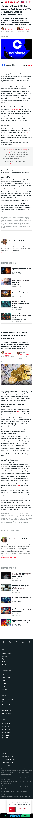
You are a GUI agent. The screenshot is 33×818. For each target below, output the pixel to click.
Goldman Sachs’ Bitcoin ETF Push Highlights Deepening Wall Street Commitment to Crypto (20, 587)
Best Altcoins (5, 702)
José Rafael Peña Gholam (20, 319)
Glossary (4, 689)
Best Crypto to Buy (7, 699)
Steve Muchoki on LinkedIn (8, 252)
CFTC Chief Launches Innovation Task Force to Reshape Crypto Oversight (21, 598)
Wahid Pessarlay (18, 272)
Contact (4, 751)
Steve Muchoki (8, 29)
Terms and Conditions (8, 759)
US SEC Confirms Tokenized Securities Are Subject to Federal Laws (20, 303)
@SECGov (25, 149)
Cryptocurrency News (7, 532)
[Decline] (29, 801)
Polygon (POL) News (7, 530)
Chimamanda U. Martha (9, 354)
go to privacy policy (23, 809)
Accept (12, 809)
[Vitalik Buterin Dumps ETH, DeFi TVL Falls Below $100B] (6, 271)
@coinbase (10, 149)
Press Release (6, 665)
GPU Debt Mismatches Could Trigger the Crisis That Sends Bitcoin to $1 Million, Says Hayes (21, 574)
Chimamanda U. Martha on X (8, 557)
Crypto (4, 659)
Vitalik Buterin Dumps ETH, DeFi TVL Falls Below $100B (21, 269)
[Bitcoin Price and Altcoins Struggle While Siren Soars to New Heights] (6, 623)
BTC (7, 409)
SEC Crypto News (15, 234)
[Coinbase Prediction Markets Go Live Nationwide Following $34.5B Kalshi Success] (6, 317)
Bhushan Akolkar (18, 307)
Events (4, 683)
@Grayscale (6, 153)
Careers (4, 753)
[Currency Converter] (30, 2)
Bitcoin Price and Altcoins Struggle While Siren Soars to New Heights (21, 621)
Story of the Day (6, 653)
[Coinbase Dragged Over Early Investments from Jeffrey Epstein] (6, 294)
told (19, 485)
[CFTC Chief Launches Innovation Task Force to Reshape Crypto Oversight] (6, 600)
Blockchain (5, 662)
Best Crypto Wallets (7, 713)
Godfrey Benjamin (18, 295)
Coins (3, 674)
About (3, 748)
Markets (4, 656)
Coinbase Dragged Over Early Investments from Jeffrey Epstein (21, 292)
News (29, 234)
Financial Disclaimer (8, 762)
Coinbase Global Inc (15, 109)
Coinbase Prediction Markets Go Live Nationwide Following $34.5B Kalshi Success (21, 315)
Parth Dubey (17, 284)
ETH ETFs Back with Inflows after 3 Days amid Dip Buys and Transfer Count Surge (21, 280)
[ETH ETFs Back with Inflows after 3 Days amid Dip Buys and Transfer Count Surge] (6, 282)
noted (26, 132)
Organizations (6, 677)
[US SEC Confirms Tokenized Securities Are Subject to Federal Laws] (6, 305)
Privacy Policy (6, 765)
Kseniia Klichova (24, 29)
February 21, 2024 (8, 163)
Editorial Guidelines (7, 756)
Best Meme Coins (7, 710)
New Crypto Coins (7, 708)
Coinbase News (5, 234)
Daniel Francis (17, 578)
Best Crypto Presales (8, 705)
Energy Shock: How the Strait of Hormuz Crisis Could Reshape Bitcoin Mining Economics (21, 609)
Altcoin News (17, 530)
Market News (24, 234)
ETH (18, 411)
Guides (4, 686)
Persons (4, 680)
